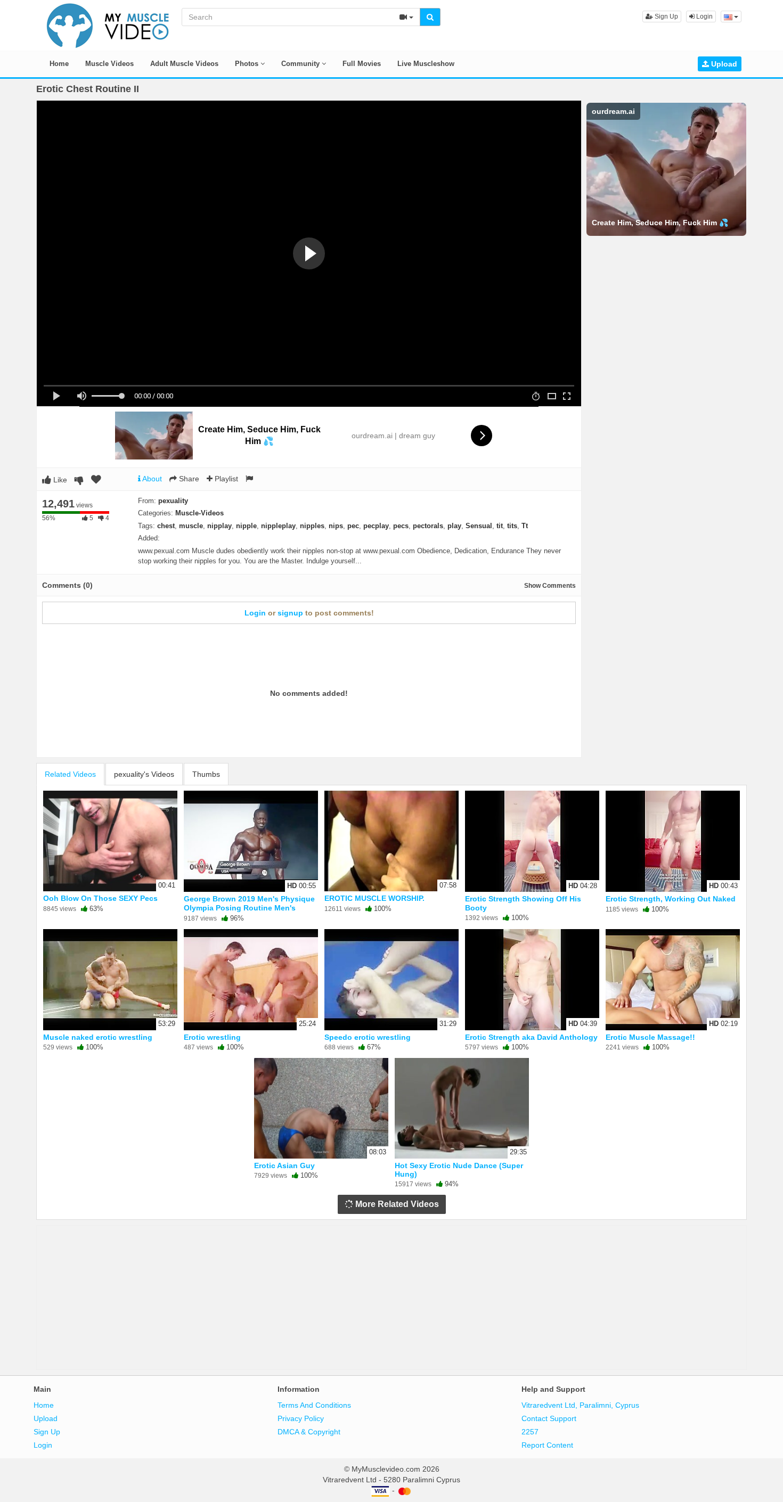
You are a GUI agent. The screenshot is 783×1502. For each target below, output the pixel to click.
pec (353, 526)
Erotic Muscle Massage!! (650, 1037)
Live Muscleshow (425, 64)
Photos (247, 64)
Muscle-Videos (199, 513)
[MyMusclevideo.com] (108, 24)
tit (499, 526)
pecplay (376, 526)
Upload (723, 64)
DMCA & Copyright (309, 1431)
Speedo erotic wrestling (367, 1037)
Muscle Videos (109, 64)
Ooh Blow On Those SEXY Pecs (100, 898)
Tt (524, 526)
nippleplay (278, 526)
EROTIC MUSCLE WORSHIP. (374, 898)
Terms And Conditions (314, 1405)
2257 (530, 1431)
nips (336, 526)
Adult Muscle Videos (184, 64)
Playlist (225, 478)
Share (188, 478)
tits (512, 526)
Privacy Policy (301, 1418)
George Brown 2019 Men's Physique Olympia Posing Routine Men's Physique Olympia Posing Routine (249, 907)
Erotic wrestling (212, 1037)
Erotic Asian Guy (284, 1165)
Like (59, 479)
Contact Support (548, 1418)
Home (59, 64)
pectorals (428, 526)
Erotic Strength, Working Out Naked (671, 898)
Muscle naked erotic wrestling (97, 1037)
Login (704, 16)
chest (166, 526)
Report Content (547, 1445)
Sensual (479, 526)
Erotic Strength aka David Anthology (531, 1037)
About (151, 478)
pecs (401, 526)
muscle (191, 526)
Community (301, 64)
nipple (246, 526)
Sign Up (665, 16)
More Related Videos (396, 1204)
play (454, 526)
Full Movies (361, 64)
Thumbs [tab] (206, 774)
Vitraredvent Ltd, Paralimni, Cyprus (580, 1405)
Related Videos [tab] (70, 774)
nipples (312, 526)
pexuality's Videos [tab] (144, 774)
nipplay (219, 526)
